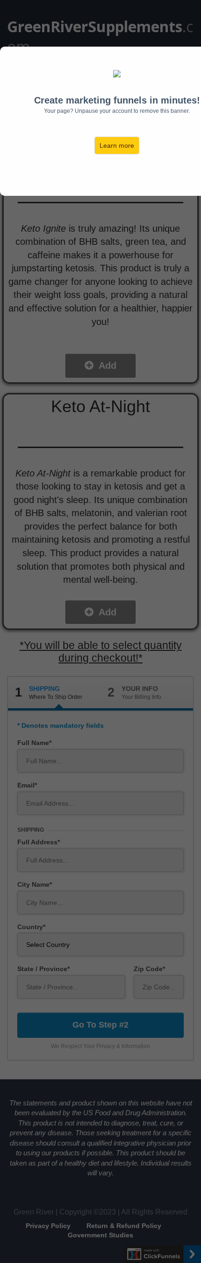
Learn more (117, 145)
